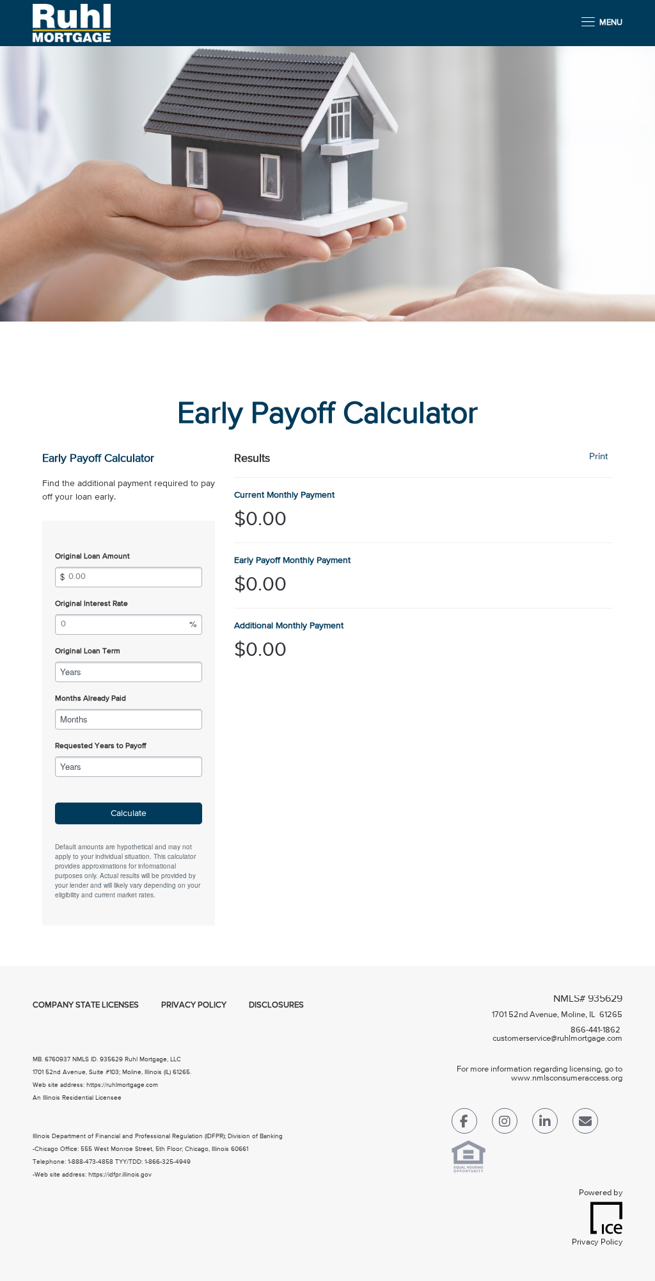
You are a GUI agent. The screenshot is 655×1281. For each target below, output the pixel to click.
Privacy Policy (193, 1005)
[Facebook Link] (464, 1124)
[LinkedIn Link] (545, 1124)
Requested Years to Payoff (100, 746)
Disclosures (276, 1005)
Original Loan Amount (92, 556)
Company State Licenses (86, 1005)
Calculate (128, 813)
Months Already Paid (90, 699)
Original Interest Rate (91, 604)
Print (598, 456)
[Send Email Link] (585, 1124)
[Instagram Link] (504, 1124)
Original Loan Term (87, 651)
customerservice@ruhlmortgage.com (557, 1038)
